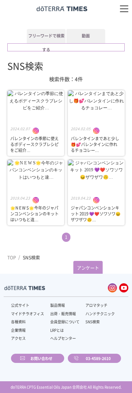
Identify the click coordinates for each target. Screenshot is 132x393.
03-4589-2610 (98, 358)
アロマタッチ (96, 305)
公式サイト (20, 305)
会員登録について (65, 321)
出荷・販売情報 (63, 313)
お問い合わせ (41, 358)
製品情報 (57, 305)
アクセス (18, 338)
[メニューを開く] (124, 9)
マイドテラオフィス (27, 313)
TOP (11, 257)
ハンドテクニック (100, 313)
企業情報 (18, 330)
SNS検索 (92, 321)
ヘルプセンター (63, 338)
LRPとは (57, 330)
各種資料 (18, 321)
